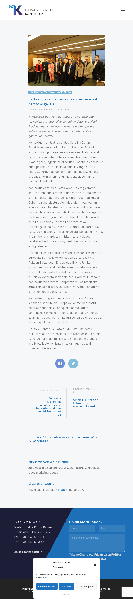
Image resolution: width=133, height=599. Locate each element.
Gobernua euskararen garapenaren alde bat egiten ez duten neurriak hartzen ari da (48, 406)
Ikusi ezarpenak (86, 586)
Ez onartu (67, 586)
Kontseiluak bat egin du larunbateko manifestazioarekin (85, 403)
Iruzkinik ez (63, 109)
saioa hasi (62, 489)
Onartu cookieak (47, 586)
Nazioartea (64, 92)
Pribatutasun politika (32, 588)
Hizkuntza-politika (42, 92)
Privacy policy (104, 588)
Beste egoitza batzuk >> (29, 551)
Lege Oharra (80, 554)
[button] (95, 564)
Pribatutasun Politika (107, 554)
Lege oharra (67, 594)
